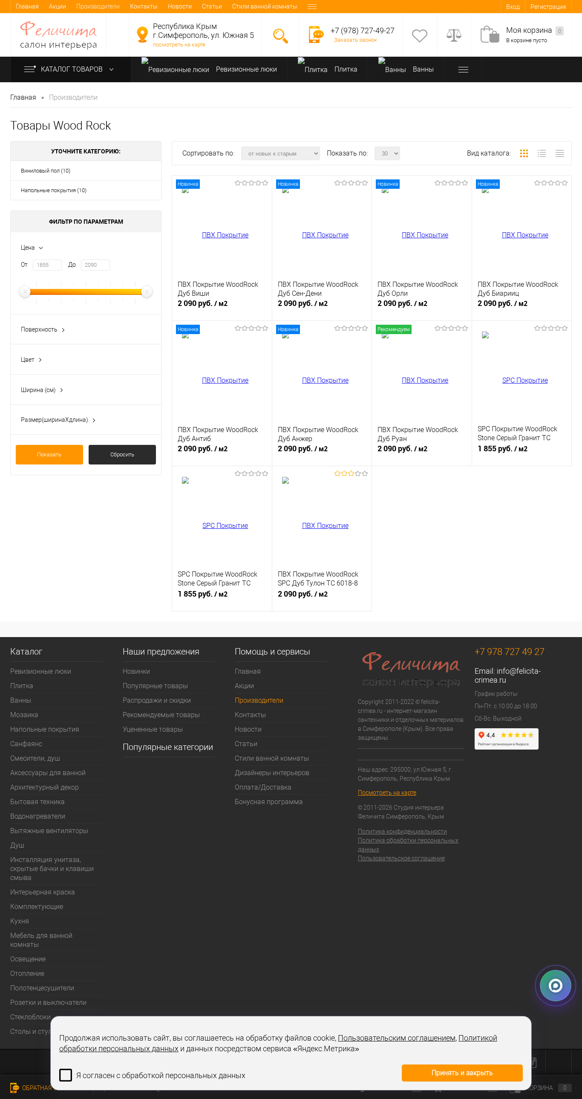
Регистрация (548, 6)
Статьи (212, 6)
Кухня (19, 921)
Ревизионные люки (245, 69)
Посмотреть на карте (387, 792)
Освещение (28, 959)
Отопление (27, 973)
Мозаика (24, 715)
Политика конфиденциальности (402, 831)
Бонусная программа (269, 802)
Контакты (144, 6)
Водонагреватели (37, 816)
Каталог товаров (72, 69)
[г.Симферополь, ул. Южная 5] (142, 34)
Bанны (422, 69)
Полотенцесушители (42, 988)
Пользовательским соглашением (396, 1037)
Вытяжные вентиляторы (49, 831)
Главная (27, 6)
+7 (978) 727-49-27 (363, 30)
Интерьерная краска (42, 892)
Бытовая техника (37, 802)
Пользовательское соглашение (401, 858)
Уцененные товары (153, 729)
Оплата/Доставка (263, 787)
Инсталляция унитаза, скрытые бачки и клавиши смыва (52, 869)
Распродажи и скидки (157, 700)
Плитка (345, 69)
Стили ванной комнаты (264, 6)
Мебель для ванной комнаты (41, 940)
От (24, 264)
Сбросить (122, 454)
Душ (17, 845)
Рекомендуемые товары (161, 715)
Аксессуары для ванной (48, 773)
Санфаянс (26, 744)
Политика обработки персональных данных (408, 845)
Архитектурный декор (44, 787)
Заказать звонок (355, 40)
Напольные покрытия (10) (53, 190)
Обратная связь (46, 1088)
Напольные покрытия (44, 729)
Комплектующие (36, 907)
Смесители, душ (35, 758)
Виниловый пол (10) (45, 170)
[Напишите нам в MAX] (555, 988)
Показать (49, 454)
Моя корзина (533, 30)
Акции (57, 6)
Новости (180, 6)
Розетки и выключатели (48, 1002)
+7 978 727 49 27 (510, 651)
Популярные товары (155, 686)
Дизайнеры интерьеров (272, 773)
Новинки (136, 671)
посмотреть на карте (179, 44)
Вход (513, 6)
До (72, 264)
